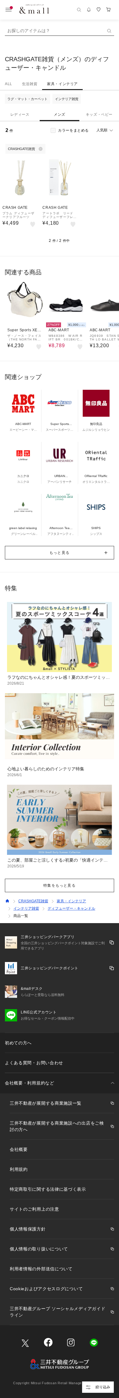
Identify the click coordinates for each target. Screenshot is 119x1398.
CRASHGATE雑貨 (33, 901)
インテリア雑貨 (66, 99)
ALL (8, 84)
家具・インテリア (62, 84)
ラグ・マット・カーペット (27, 99)
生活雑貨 (29, 84)
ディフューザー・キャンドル (71, 908)
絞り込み (103, 1387)
